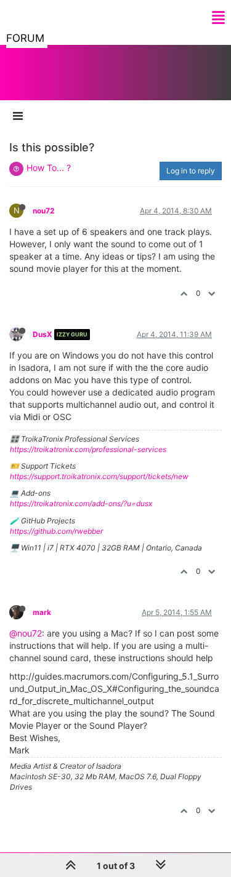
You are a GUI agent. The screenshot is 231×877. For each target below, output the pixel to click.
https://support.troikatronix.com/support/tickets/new (99, 476)
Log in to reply (190, 170)
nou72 (43, 210)
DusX (42, 334)
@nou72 (25, 633)
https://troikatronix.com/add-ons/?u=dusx (81, 503)
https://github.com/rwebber (56, 531)
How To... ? (48, 167)
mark (42, 612)
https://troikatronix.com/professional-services (88, 449)
